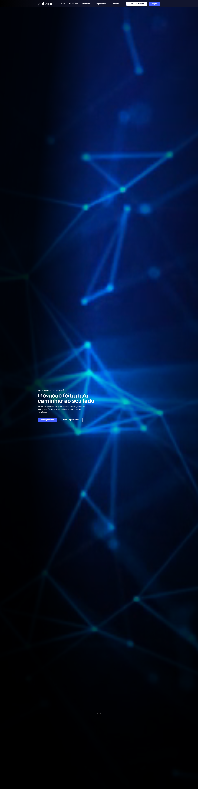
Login (154, 4)
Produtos (87, 4)
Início (62, 4)
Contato (115, 4)
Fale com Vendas (137, 4)
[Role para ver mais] (99, 715)
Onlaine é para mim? (70, 419)
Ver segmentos (47, 419)
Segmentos (102, 4)
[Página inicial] (45, 3)
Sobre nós (73, 4)
